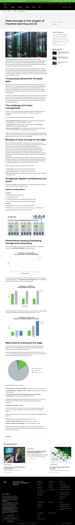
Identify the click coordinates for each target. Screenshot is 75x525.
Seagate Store (40, 481)
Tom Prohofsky (8, 436)
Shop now (43, 1)
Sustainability (51, 485)
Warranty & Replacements (64, 494)
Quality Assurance (52, 489)
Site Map (63, 523)
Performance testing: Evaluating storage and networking (61, 42)
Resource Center (51, 3)
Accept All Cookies (10, 515)
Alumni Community (41, 519)
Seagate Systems (63, 496)
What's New (40, 487)
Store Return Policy (41, 491)
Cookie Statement (4, 501)
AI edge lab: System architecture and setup (61, 39)
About (34, 7)
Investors (50, 502)
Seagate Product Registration (65, 489)
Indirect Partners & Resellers (65, 504)
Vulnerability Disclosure (21, 523)
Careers (39, 517)
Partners (56, 3)
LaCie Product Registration (65, 493)
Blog (46, 3)
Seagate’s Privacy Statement (10, 507)
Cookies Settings (27, 523)
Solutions (12, 7)
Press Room (40, 504)
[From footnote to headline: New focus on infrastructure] (14, 455)
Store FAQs (40, 489)
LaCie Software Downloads (64, 487)
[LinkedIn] (50, 516)
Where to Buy (40, 495)
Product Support (63, 483)
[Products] (8, 7)
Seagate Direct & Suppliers (64, 506)
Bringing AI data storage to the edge (59, 38)
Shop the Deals (40, 483)
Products (5, 7)
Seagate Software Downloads (65, 485)
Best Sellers (40, 485)
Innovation (20, 7)
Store (40, 7)
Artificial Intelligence (7, 464)
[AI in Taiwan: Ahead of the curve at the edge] (60, 455)
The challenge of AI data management (60, 36)
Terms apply (47, 1)
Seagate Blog (6, 9)
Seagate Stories (41, 3)
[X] (53, 516)
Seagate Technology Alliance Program (65, 509)
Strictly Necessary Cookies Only (10, 518)
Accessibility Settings (34, 523)
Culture (39, 515)
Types (15, 11)
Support (27, 7)
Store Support (40, 493)
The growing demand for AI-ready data (60, 34)
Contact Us (62, 498)
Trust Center (51, 487)
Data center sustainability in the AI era (21, 483)
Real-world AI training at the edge (59, 44)
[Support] (29, 7)
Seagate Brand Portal (68, 523)
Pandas (44, 97)
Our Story (50, 483)
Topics (9, 11)
